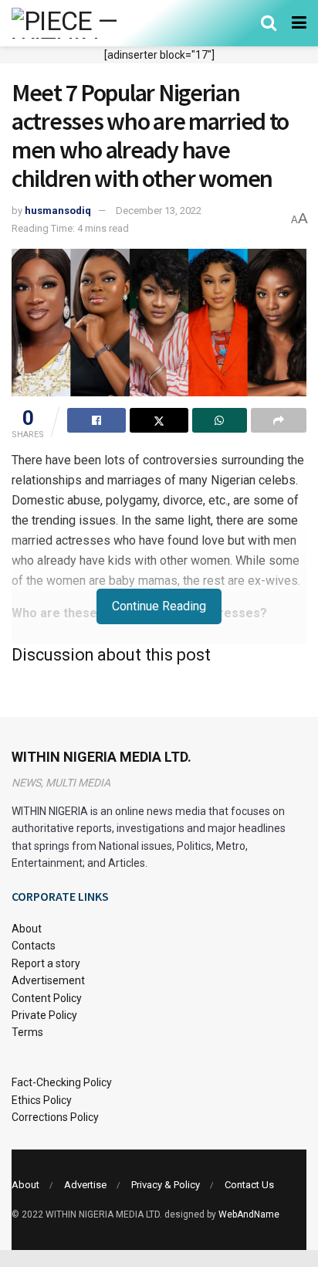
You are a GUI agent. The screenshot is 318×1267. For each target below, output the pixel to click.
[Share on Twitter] (159, 420)
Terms (27, 1032)
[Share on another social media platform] (278, 420)
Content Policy (47, 998)
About (27, 928)
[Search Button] (268, 23)
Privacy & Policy (165, 1185)
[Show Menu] (299, 23)
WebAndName (248, 1214)
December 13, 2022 (158, 210)
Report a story (46, 963)
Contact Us (249, 1185)
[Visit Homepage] (87, 23)
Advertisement (48, 980)
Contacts (34, 945)
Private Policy (44, 1015)
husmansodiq (58, 210)
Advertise (85, 1185)
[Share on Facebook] (96, 420)
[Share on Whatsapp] (220, 420)
